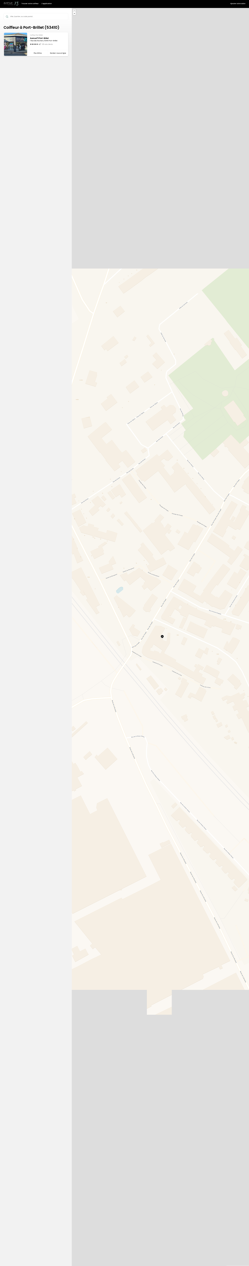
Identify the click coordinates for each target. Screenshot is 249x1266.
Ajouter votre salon (237, 4)
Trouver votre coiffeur (30, 4)
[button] (160, 636)
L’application (47, 4)
